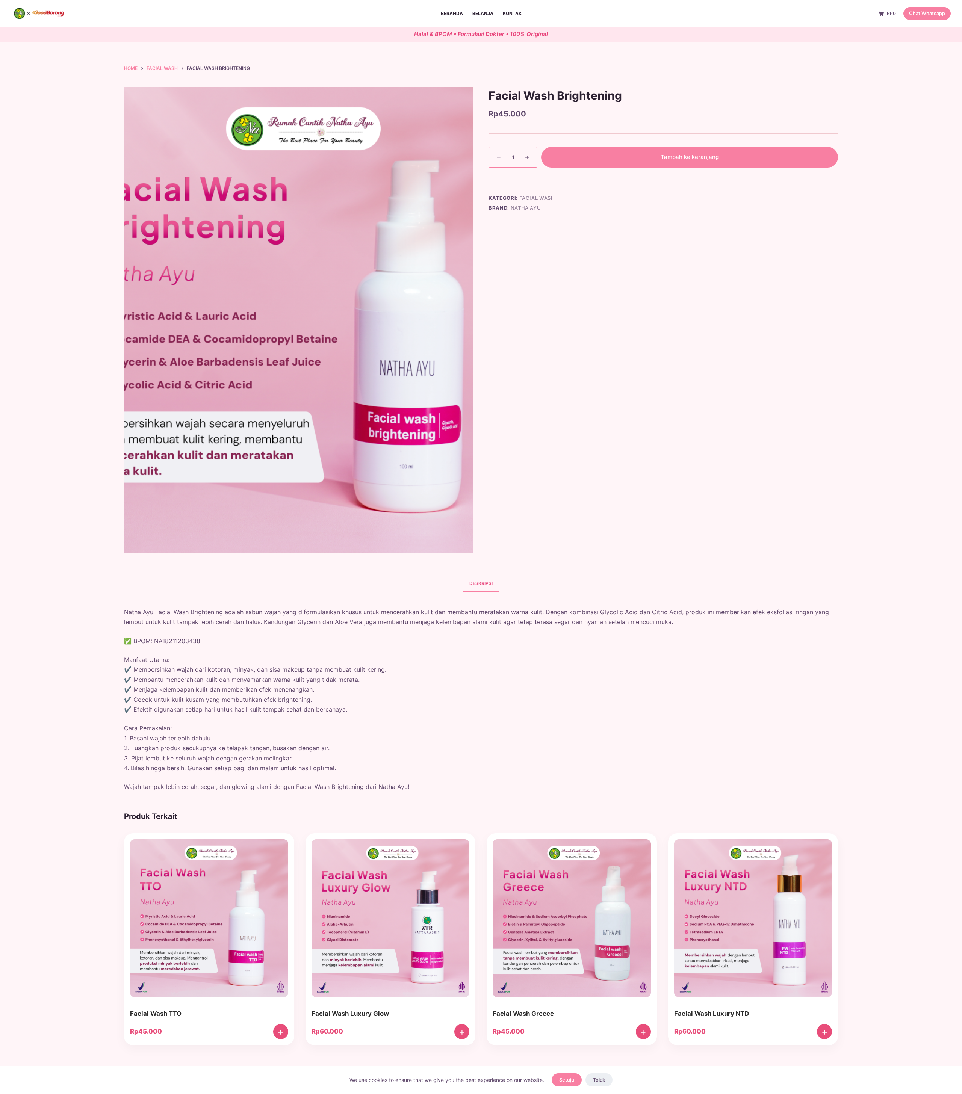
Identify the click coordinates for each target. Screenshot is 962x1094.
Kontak (512, 13)
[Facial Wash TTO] (209, 919)
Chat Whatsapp (927, 13)
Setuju (566, 1080)
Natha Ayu (526, 208)
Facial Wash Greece (523, 1013)
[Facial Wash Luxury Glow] (391, 919)
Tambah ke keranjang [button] (280, 1031)
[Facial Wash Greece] (572, 919)
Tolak (599, 1080)
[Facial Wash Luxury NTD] (753, 919)
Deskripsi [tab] (481, 583)
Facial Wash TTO (156, 1013)
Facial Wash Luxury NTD (711, 1013)
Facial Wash (537, 198)
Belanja (482, 13)
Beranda (452, 13)
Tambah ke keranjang (690, 156)
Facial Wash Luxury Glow (350, 1013)
